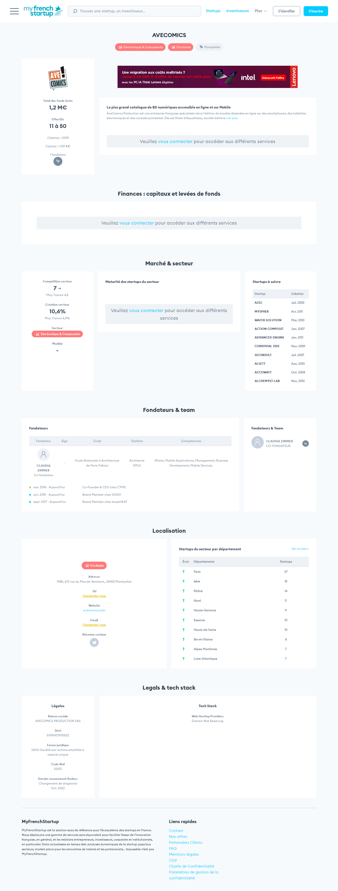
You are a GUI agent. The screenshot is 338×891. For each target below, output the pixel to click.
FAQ (173, 848)
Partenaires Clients (185, 842)
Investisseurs (237, 10)
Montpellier (212, 47)
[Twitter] (94, 642)
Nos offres (178, 836)
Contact (176, 830)
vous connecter (175, 141)
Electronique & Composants (143, 47)
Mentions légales (184, 854)
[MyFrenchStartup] (43, 14)
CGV (173, 860)
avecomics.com (94, 610)
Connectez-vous (94, 596)
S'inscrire (316, 11)
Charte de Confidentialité (191, 866)
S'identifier (286, 11)
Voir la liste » (300, 549)
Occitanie (183, 47)
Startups (213, 10)
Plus (259, 10)
